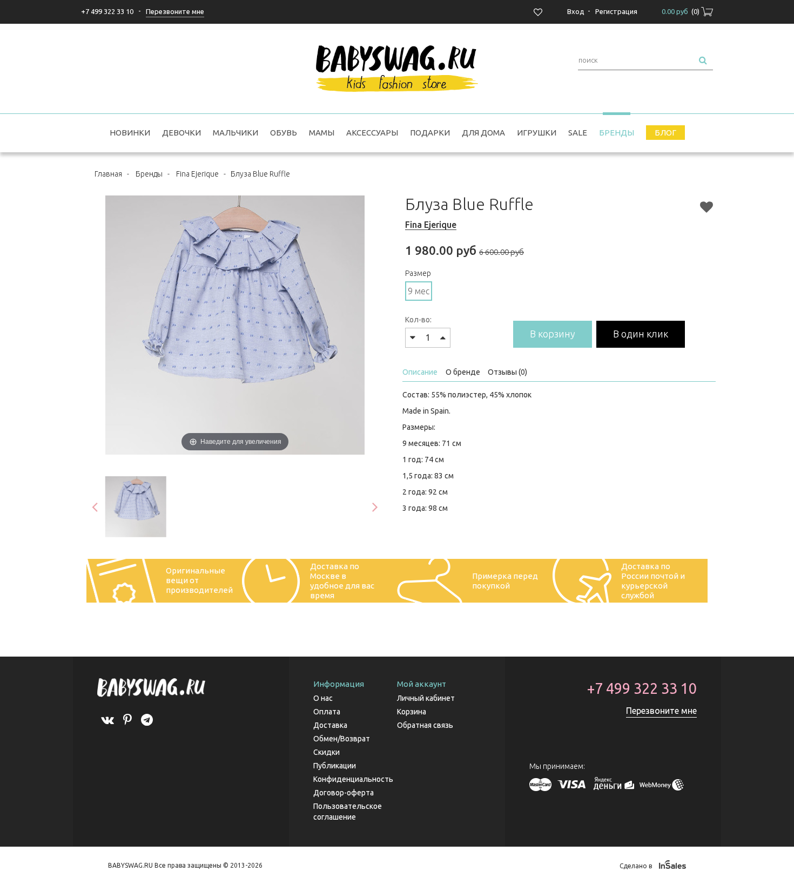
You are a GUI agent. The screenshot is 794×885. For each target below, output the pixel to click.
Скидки (326, 752)
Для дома (483, 132)
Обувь (283, 132)
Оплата (326, 711)
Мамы (321, 132)
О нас (323, 698)
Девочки (181, 132)
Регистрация (616, 11)
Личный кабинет (426, 698)
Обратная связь (425, 725)
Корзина (411, 711)
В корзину (552, 333)
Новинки (130, 132)
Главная (108, 174)
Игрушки (536, 132)
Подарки (430, 132)
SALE (577, 132)
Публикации (334, 765)
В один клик (640, 333)
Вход (575, 11)
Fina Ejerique (197, 174)
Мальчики (235, 132)
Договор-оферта (343, 792)
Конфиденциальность (353, 779)
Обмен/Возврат (341, 738)
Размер (418, 273)
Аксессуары (372, 132)
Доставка (330, 725)
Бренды (616, 132)
